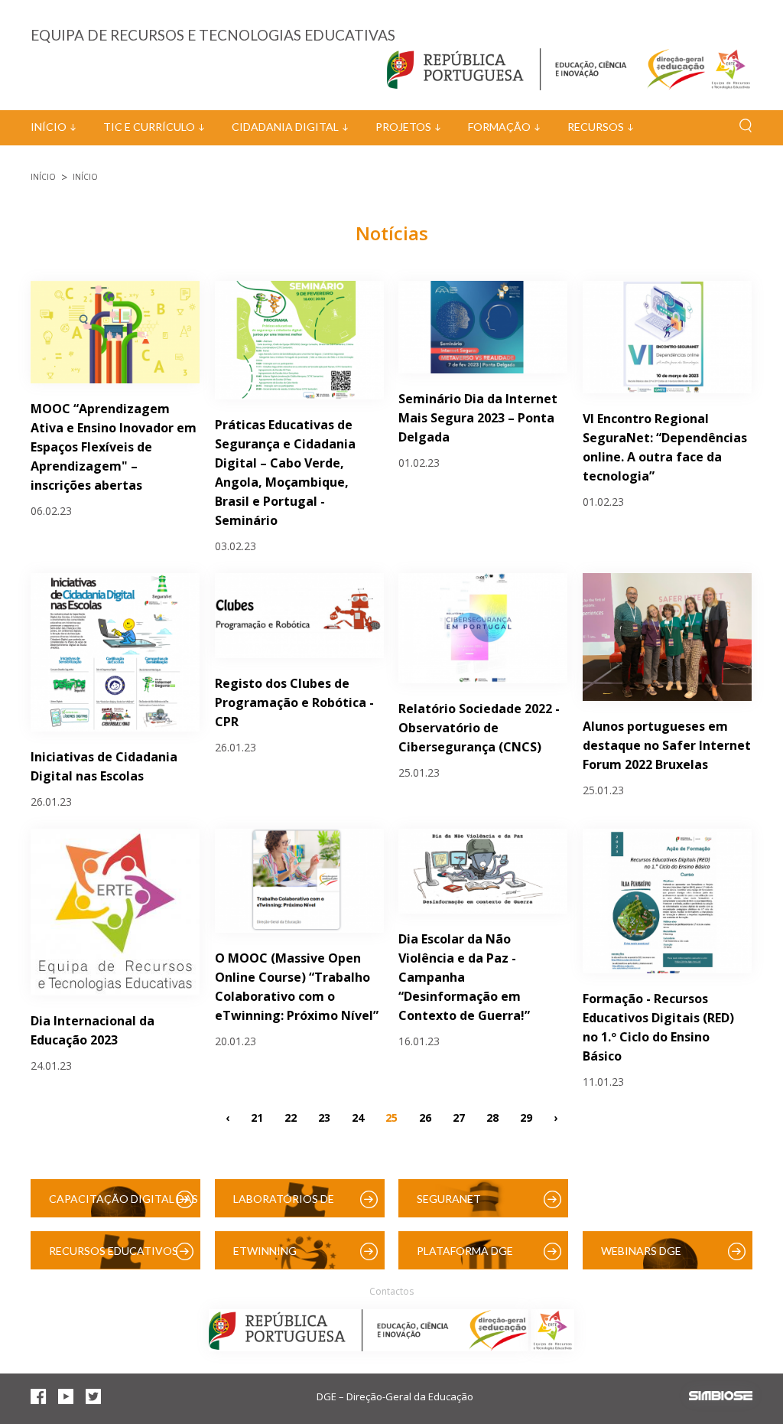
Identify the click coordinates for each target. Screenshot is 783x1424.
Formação (499, 126)
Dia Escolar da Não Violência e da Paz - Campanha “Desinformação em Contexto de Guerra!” (464, 977)
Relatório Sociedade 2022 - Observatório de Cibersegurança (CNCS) (479, 727)
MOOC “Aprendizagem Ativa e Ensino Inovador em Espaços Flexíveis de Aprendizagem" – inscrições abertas (114, 447)
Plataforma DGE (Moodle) (465, 1256)
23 (324, 1117)
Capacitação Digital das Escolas (123, 1204)
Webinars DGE (641, 1250)
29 (526, 1117)
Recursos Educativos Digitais (113, 1256)
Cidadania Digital (285, 126)
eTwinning (265, 1250)
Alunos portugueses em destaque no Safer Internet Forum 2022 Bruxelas (667, 745)
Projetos (403, 126)
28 (492, 1117)
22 (290, 1117)
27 (459, 1117)
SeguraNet (449, 1198)
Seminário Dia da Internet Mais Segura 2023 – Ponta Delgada (477, 417)
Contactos (391, 1291)
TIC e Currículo (149, 126)
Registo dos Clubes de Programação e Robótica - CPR (294, 702)
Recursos (595, 126)
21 (257, 1117)
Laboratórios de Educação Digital (286, 1204)
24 (358, 1117)
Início (49, 126)
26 (425, 1117)
